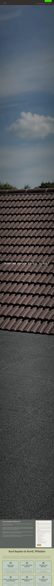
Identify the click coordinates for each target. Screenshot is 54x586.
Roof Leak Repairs (40, 534)
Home (35, 3)
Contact (49, 3)
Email (38, 526)
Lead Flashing (40, 540)
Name (38, 522)
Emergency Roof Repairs (41, 539)
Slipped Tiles (39, 537)
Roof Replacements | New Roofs (42, 541)
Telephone (38, 529)
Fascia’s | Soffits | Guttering (41, 542)
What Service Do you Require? (41, 533)
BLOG (46, 3)
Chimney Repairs (40, 538)
